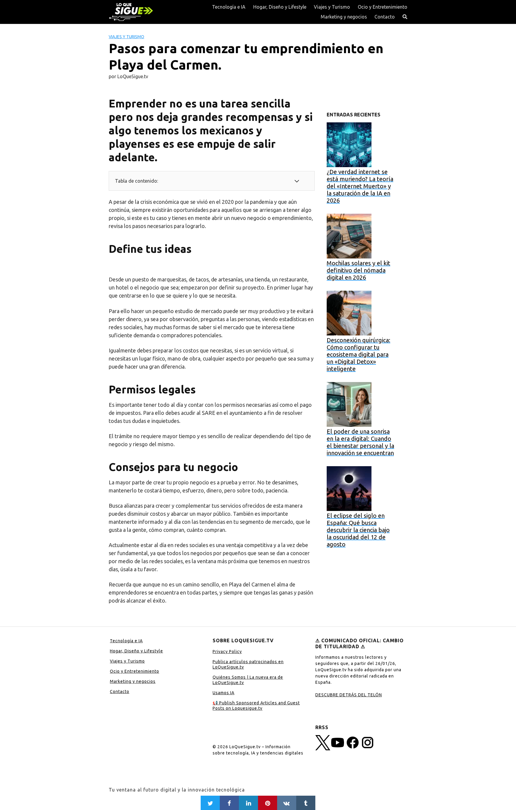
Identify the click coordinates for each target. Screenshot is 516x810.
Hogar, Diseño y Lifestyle (279, 7)
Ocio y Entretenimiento (382, 7)
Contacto (384, 16)
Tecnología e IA (228, 7)
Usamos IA (223, 692)
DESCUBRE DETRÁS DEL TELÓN (348, 694)
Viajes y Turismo (332, 7)
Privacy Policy (227, 651)
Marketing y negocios (344, 16)
